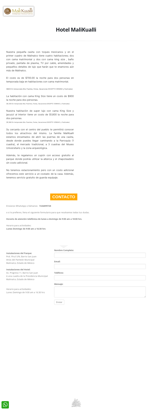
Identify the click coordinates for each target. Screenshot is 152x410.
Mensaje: (58, 284)
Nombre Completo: (64, 250)
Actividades (53, 12)
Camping (103, 12)
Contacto (41, 18)
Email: (57, 261)
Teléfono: (59, 272)
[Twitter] (142, 5)
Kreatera (84, 393)
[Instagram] (147, 5)
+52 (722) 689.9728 (108, 5)
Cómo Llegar (118, 12)
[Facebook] (136, 5)
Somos (39, 12)
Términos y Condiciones (76, 389)
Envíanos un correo (77, 386)
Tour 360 (55, 18)
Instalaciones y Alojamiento (79, 12)
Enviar (59, 302)
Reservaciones (138, 12)
